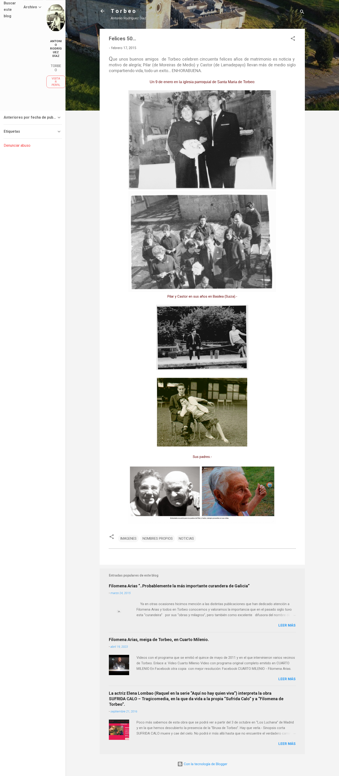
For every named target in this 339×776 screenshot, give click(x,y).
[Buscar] (302, 13)
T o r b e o (123, 11)
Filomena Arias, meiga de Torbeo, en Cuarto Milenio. (159, 639)
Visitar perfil (56, 82)
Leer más (287, 625)
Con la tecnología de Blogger (205, 764)
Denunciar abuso (17, 145)
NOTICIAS (186, 538)
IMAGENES (128, 538)
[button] (293, 39)
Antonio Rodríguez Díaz (56, 48)
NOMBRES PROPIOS (158, 538)
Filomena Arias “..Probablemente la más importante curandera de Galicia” (179, 585)
